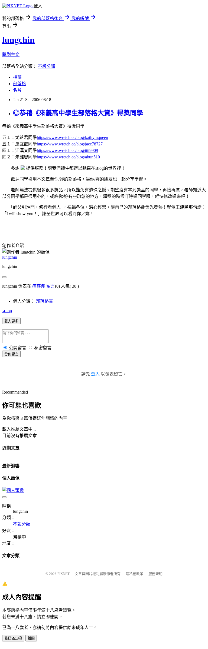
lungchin (18, 40)
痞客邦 (38, 286)
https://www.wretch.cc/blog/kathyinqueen (72, 137)
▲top (7, 310)
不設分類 (46, 66)
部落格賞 (44, 301)
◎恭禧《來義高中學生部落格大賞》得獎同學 (78, 113)
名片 (17, 90)
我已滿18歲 (13, 638)
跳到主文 (11, 54)
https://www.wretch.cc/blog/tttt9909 (67, 150)
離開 (31, 638)
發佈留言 (11, 354)
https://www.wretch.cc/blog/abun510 (68, 157)
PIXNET (63, 574)
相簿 (17, 77)
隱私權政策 (134, 574)
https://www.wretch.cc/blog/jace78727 (70, 144)
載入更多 (11, 321)
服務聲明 (155, 574)
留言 (50, 286)
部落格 (19, 83)
